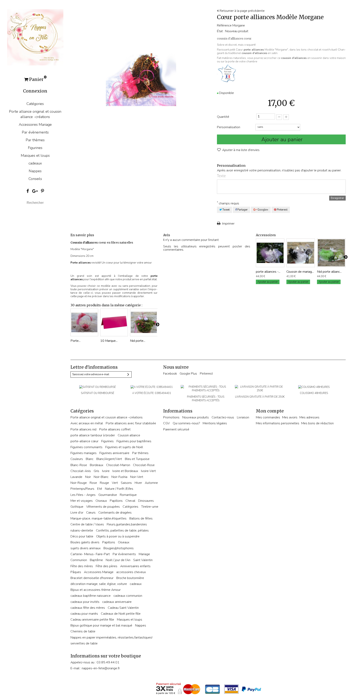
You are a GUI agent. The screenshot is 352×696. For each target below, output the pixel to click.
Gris (96, 471)
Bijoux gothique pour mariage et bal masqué (101, 625)
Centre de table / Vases (87, 524)
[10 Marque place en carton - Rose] (114, 322)
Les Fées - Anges (83, 495)
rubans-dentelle (81, 530)
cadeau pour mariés (84, 613)
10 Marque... (109, 341)
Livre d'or (76, 512)
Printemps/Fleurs (82, 488)
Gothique (76, 506)
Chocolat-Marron (118, 465)
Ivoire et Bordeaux (125, 471)
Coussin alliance (129, 435)
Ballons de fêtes (141, 518)
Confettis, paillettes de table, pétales (122, 530)
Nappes (35, 171)
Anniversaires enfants (135, 566)
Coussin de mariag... (300, 271)
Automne (151, 483)
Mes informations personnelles (277, 423)
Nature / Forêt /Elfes (119, 488)
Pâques (75, 572)
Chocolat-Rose (144, 465)
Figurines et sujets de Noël (124, 447)
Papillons (116, 501)
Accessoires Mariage (35, 124)
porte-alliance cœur (84, 441)
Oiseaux (101, 501)
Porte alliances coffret (115, 429)
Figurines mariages (83, 453)
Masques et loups (35, 155)
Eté (99, 488)
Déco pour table (81, 536)
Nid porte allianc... (329, 271)
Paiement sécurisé (176, 429)
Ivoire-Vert (148, 471)
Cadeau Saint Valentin (123, 608)
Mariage (144, 554)
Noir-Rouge (78, 483)
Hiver (138, 483)
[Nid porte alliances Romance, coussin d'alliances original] (144, 322)
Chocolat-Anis (80, 471)
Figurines (35, 147)
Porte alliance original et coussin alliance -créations (35, 114)
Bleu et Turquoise (137, 459)
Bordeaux (96, 465)
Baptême (96, 560)
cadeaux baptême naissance (90, 595)
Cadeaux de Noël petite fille (121, 613)
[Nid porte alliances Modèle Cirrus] (331, 252)
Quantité (223, 117)
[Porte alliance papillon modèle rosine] (84, 322)
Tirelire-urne (149, 506)
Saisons (126, 483)
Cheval (130, 501)
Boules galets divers (84, 542)
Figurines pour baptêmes (134, 441)
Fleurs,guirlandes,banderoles (127, 524)
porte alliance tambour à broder (92, 435)
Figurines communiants (86, 447)
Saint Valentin (143, 560)
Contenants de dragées (115, 512)
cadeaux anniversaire (117, 602)
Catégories (35, 103)
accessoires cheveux (131, 572)
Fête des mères (81, 566)
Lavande (76, 477)
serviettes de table (84, 643)
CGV (166, 423)
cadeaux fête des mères (87, 608)
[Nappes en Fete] (35, 37)
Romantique (128, 495)
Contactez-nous (223, 417)
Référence (224, 25)
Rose (93, 483)
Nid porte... (137, 341)
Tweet (226, 210)
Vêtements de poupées (103, 506)
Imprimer (227, 223)
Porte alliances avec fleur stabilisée (131, 423)
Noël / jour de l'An (118, 560)
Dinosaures (146, 501)
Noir (88, 477)
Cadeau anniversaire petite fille (92, 619)
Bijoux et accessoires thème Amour (95, 590)
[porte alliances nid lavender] (270, 252)
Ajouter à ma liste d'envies (240, 150)
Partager (242, 210)
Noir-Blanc (101, 477)
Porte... (75, 341)
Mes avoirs (289, 417)
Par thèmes (35, 140)
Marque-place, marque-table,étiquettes (98, 518)
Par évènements (35, 132)
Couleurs (76, 459)
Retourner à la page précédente (242, 11)
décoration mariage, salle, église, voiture (98, 584)
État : (220, 31)
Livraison (243, 417)
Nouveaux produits (195, 417)
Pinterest (281, 210)
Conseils (35, 178)
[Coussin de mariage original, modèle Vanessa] (300, 252)
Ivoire (106, 471)
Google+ (262, 210)
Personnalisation (229, 127)
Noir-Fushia (119, 477)
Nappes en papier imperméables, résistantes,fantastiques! (111, 637)
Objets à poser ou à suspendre (118, 536)
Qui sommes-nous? (186, 423)
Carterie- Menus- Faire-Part (90, 554)
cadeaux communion (127, 595)
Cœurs (91, 512)
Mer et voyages (81, 501)
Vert (115, 483)
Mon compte (270, 411)
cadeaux (35, 163)
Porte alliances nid (83, 429)
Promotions (171, 417)
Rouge (104, 483)
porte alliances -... (268, 271)
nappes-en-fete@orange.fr (101, 668)
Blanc (90, 459)
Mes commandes (268, 417)
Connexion (35, 91)
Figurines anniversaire (114, 453)
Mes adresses (309, 417)
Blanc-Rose (78, 465)
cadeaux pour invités (84, 602)
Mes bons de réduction (317, 423)
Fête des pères (106, 566)
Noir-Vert (136, 477)
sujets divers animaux (85, 548)
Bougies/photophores (118, 548)
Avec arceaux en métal (86, 423)
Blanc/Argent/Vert (109, 459)
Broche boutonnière (130, 578)
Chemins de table (82, 631)
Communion (78, 560)
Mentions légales (215, 423)
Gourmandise (107, 495)
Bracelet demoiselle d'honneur (91, 578)
